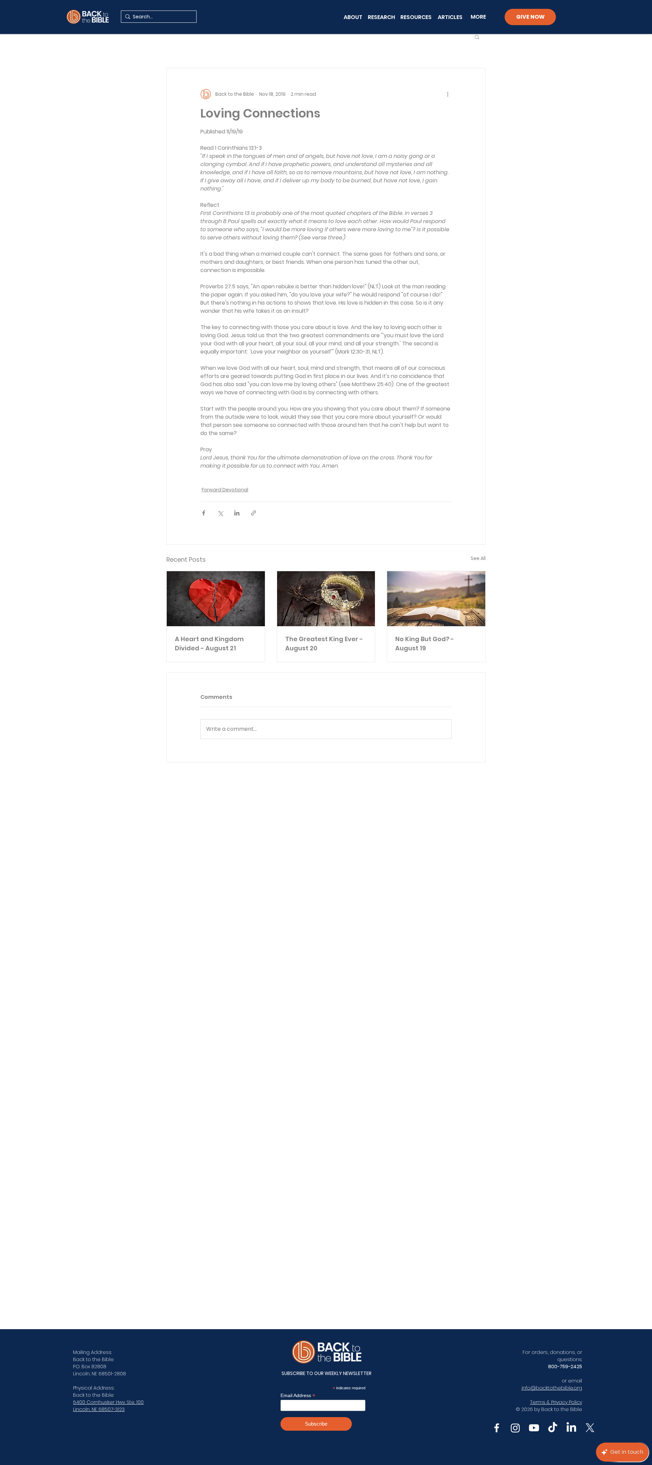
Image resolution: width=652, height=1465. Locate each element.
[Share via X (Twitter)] (220, 513)
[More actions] (447, 94)
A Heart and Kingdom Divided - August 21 (209, 643)
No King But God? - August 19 (424, 643)
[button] (477, 36)
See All (478, 558)
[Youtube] (534, 1428)
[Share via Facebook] (203, 513)
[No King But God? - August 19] (436, 598)
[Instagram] (515, 1428)
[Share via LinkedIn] (237, 513)
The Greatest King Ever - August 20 (324, 643)
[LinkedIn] (571, 1428)
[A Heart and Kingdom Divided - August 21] (216, 598)
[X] (590, 1428)
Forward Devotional (225, 489)
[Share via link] (253, 513)
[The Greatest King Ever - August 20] (326, 598)
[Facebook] (497, 1428)
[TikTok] (553, 1428)
